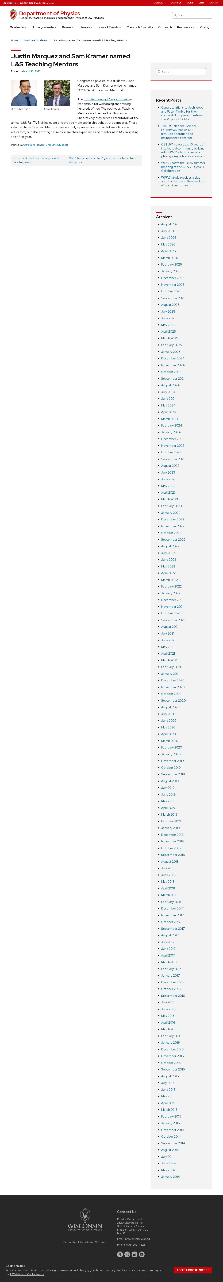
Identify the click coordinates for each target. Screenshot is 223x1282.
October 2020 (171, 694)
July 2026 (168, 231)
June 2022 (168, 560)
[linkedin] (134, 1254)
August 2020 (170, 707)
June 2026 (168, 238)
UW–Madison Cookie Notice (27, 1274)
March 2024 (169, 419)
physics (51, 3)
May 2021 (167, 647)
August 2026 (170, 224)
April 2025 (168, 331)
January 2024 (171, 432)
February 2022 (171, 586)
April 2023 (168, 492)
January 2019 (170, 828)
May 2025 (168, 325)
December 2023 (172, 439)
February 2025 (171, 345)
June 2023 (168, 479)
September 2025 (173, 298)
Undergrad (43, 27)
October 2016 (171, 989)
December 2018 (172, 835)
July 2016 (167, 1002)
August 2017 (170, 935)
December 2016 (172, 982)
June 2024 (168, 399)
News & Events (108, 27)
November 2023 (172, 446)
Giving (204, 27)
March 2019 (169, 814)
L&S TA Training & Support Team (107, 99)
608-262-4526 (135, 1244)
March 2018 (169, 895)
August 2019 (170, 781)
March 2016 (169, 1029)
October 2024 (171, 372)
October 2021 (170, 613)
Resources (184, 27)
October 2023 (171, 452)
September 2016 (173, 996)
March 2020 (169, 741)
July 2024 (168, 392)
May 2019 (168, 801)
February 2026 (171, 264)
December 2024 (172, 358)
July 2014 (168, 1157)
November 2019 (172, 761)
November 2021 (172, 607)
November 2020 (173, 687)
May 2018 (168, 882)
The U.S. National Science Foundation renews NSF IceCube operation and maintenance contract (179, 132)
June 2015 (168, 1090)
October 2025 (171, 291)
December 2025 (172, 278)
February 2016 (171, 1036)
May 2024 (168, 405)
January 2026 (170, 271)
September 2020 (173, 700)
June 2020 (168, 721)
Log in (214, 2)
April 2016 (168, 1022)
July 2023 (168, 472)
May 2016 (168, 1016)
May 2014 (168, 1170)
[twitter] (120, 1254)
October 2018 (171, 848)
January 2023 (170, 513)
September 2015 (173, 1069)
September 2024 (173, 379)
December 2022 (172, 519)
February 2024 (171, 425)
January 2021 (170, 674)
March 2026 (169, 258)
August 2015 (170, 1076)
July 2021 (167, 633)
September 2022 (173, 540)
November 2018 (172, 841)
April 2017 (168, 955)
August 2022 (170, 546)
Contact (159, 2)
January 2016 (170, 1043)
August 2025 (170, 305)
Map (119, 1233)
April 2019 (168, 808)
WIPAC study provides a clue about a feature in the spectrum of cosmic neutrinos (183, 181)
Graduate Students (57, 145)
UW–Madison (24, 3)
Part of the (84, 1242)
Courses (176, 2)
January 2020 (171, 754)
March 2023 (169, 499)
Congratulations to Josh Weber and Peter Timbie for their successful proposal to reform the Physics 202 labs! (183, 113)
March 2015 (169, 1110)
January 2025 (170, 352)
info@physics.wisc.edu (138, 1239)
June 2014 (168, 1163)
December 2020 (172, 680)
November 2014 (172, 1130)
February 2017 (171, 969)
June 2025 (168, 318)
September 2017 (173, 929)
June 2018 (168, 875)
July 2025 (168, 311)
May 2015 (168, 1096)
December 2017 (172, 908)
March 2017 (169, 962)
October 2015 (171, 1063)
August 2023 (170, 466)
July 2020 (168, 714)
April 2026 (168, 251)
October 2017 (171, 922)
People (85, 27)
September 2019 (173, 774)
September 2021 (173, 620)
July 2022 (168, 553)
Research (68, 27)
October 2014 (171, 1136)
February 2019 (171, 821)
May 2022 (168, 566)
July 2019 (167, 788)
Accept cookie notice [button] (192, 1270)
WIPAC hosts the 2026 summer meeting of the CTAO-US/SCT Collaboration (183, 167)
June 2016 (168, 1009)
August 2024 (170, 385)
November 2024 (173, 365)
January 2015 (170, 1123)
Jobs (190, 2)
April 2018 (168, 888)
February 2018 (171, 902)
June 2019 (168, 794)
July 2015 (167, 1083)
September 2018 (173, 855)
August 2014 (170, 1150)
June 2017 (168, 949)
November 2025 (172, 285)
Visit (202, 2)
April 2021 (168, 653)
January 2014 (170, 1177)
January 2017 (170, 975)
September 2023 (173, 459)
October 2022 (171, 533)
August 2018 (170, 861)
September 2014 (173, 1143)
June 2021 (168, 640)
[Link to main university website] (84, 1231)
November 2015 (172, 1056)
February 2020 (171, 747)
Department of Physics (49, 13)
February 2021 (171, 667)
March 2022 (169, 580)
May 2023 (168, 486)
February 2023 (171, 506)
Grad (17, 27)
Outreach (165, 27)
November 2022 (172, 526)
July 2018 (167, 868)
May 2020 (168, 727)
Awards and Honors (33, 145)
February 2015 (171, 1116)
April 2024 (168, 412)
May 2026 (168, 244)
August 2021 (170, 627)
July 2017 (167, 942)
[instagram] (127, 1254)
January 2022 (170, 593)
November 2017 (172, 915)
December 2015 (172, 1049)
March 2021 (169, 660)
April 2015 (168, 1103)
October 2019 (171, 768)
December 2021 (172, 600)
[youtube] (142, 1254)
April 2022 (168, 573)
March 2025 (169, 338)
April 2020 (168, 734)
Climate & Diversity (140, 27)
